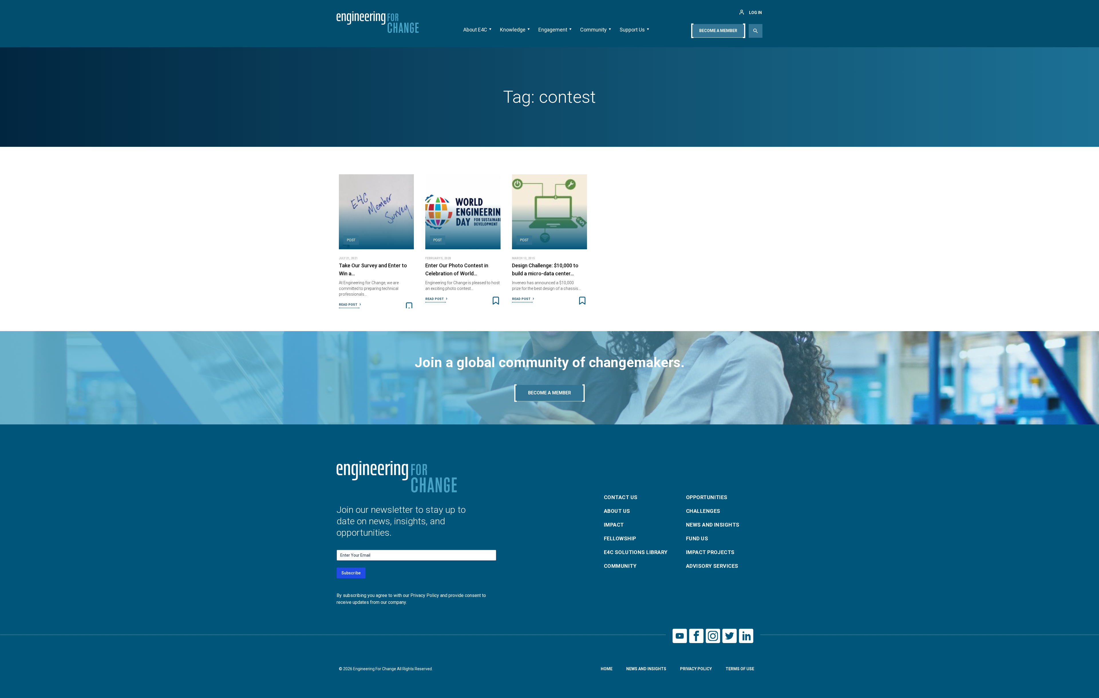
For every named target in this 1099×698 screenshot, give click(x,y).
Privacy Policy (696, 669)
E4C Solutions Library (635, 552)
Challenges (703, 511)
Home (606, 669)
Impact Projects (710, 552)
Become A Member (718, 30)
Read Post (348, 305)
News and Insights (713, 525)
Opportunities (707, 497)
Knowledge (512, 30)
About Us (617, 511)
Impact (614, 525)
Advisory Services (712, 566)
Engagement (552, 30)
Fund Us (697, 538)
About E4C (475, 30)
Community (593, 30)
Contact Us (621, 497)
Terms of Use (740, 669)
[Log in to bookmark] (409, 306)
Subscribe (351, 573)
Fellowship (620, 538)
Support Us (632, 30)
